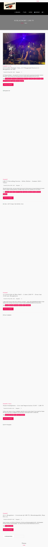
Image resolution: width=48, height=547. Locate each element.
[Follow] (39, 1)
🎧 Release (17, 12)
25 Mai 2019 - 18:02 (10, 519)
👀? (43, 12)
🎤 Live (24, 12)
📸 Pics (30, 12)
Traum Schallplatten (20, 414)
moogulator (13, 80)
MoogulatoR (5, 66)
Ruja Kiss (5, 194)
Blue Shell (11, 305)
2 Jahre (6, 305)
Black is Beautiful (20, 78)
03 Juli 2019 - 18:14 (10, 408)
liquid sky (38, 78)
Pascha (34, 191)
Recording (38, 191)
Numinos (17, 80)
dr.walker (31, 78)
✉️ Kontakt (37, 12)
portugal (21, 80)
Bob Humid (26, 78)
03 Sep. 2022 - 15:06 (11, 72)
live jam (20, 305)
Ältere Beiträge (8, 536)
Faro (34, 78)
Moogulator (18, 72)
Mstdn (38, 1)
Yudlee (24, 545)
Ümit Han (14, 78)
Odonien (30, 191)
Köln (11, 191)
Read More (8, 84)
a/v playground (8, 78)
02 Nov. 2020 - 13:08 (11, 185)
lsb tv (42, 78)
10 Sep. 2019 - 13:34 (11, 298)
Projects (9, 403)
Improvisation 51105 (9, 414)
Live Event (16, 305)
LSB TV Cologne (6, 80)
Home (22, 23)
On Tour (9, 66)
